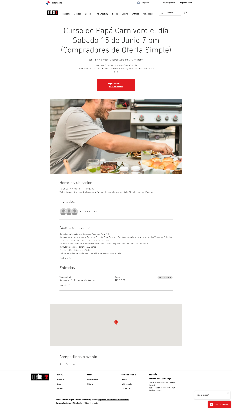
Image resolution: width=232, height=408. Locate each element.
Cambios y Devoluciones (64, 403)
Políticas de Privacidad (91, 403)
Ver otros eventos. (116, 87)
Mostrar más (65, 258)
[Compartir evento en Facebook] (60, 364)
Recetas (60, 389)
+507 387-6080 (126, 389)
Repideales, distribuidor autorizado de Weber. (113, 400)
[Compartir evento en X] (67, 364)
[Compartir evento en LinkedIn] (74, 364)
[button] (187, 12)
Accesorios (60, 380)
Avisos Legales (77, 403)
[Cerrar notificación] (228, 393)
